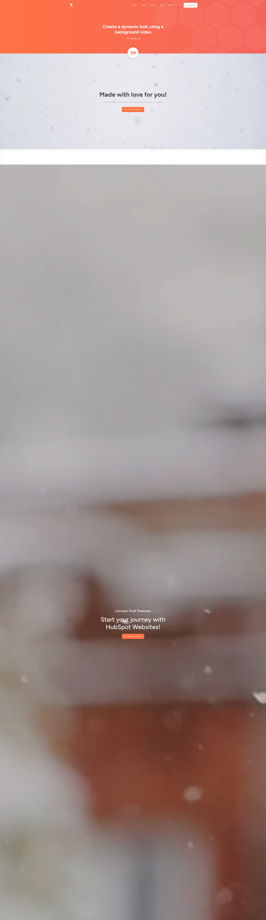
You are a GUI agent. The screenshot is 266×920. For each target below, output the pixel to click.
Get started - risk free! (133, 109)
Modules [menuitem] (152, 5)
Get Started (190, 5)
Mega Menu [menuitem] (172, 5)
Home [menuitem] (134, 5)
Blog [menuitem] (161, 5)
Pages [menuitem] (143, 5)
